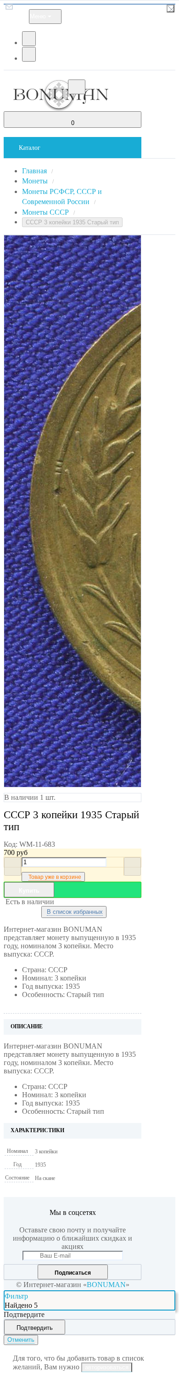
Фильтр (16, 1296)
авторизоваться (107, 1367)
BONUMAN (106, 1284)
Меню (38, 16)
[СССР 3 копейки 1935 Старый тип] (54, 511)
